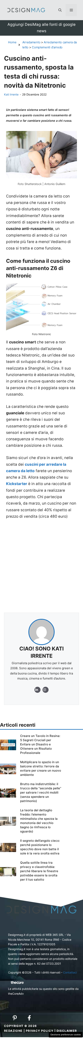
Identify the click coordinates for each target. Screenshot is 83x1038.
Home (12, 42)
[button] (60, 10)
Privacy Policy (40, 1030)
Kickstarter (16, 483)
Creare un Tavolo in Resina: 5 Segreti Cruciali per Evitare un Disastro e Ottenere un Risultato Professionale (40, 744)
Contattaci (70, 972)
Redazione (13, 1030)
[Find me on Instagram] (37, 690)
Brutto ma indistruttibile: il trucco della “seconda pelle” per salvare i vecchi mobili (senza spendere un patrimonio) (40, 792)
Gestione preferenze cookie (65, 1034)
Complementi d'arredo (47, 47)
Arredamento (31, 42)
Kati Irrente (11, 94)
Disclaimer (67, 1030)
